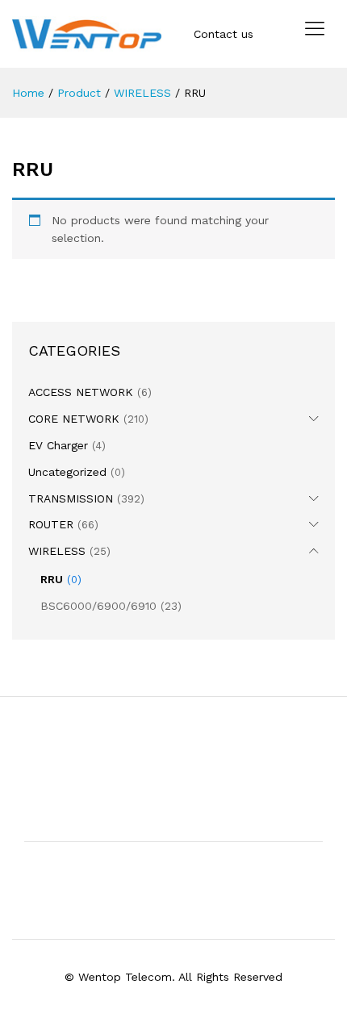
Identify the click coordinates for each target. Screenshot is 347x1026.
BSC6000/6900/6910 (98, 605)
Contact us (223, 33)
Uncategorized (67, 471)
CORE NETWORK (73, 418)
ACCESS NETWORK (80, 392)
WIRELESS (57, 550)
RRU (51, 579)
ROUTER (50, 524)
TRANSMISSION (70, 498)
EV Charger (58, 445)
